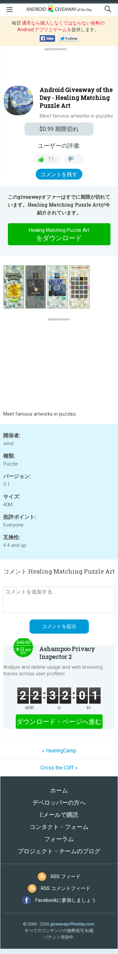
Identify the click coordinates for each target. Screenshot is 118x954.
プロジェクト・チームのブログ (59, 851)
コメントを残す (59, 174)
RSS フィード (66, 876)
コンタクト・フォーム (59, 826)
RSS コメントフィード (65, 888)
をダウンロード (59, 234)
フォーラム (59, 838)
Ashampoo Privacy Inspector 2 (67, 653)
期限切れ (59, 128)
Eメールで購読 (59, 814)
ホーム (59, 790)
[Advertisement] (59, 68)
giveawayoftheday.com (72, 923)
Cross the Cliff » (59, 768)
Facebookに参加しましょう (65, 900)
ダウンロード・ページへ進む (59, 722)
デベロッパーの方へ (59, 802)
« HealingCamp (59, 751)
